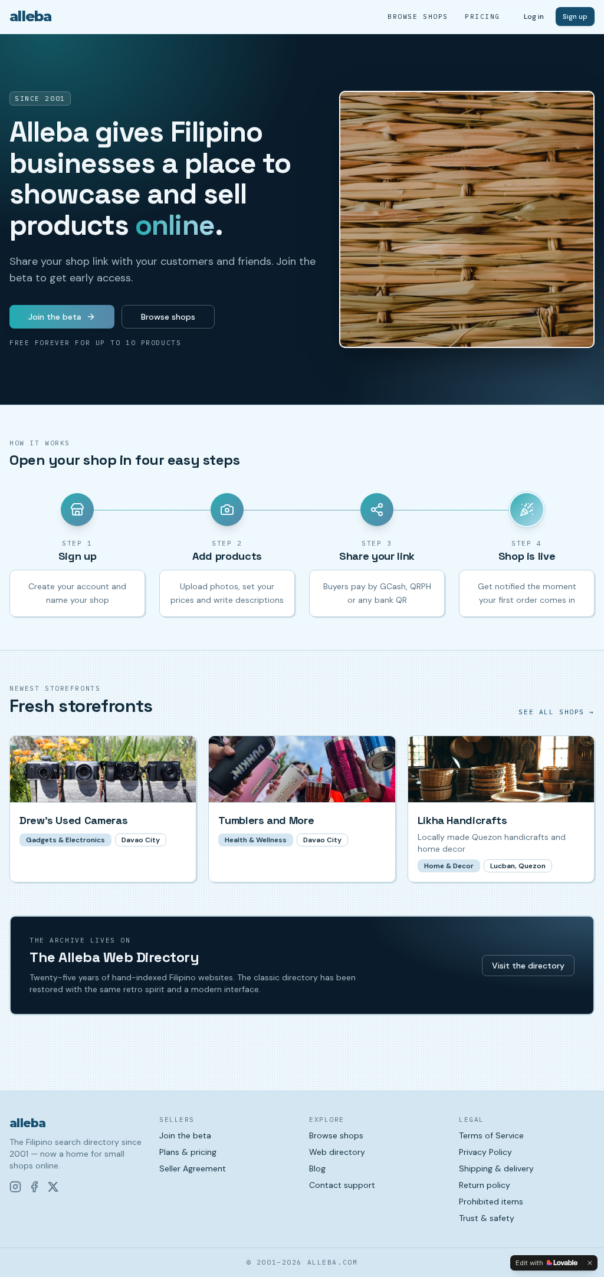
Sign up (575, 16)
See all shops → (556, 712)
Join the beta (54, 316)
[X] (53, 1187)
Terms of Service (491, 1135)
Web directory (337, 1152)
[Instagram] (15, 1187)
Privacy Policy (485, 1152)
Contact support (342, 1185)
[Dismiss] (590, 1263)
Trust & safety (486, 1218)
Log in (534, 16)
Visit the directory (528, 965)
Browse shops (418, 16)
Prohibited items (491, 1201)
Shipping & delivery (496, 1168)
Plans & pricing (187, 1152)
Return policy (484, 1185)
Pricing (482, 16)
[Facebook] (34, 1187)
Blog (317, 1168)
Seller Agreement (192, 1168)
